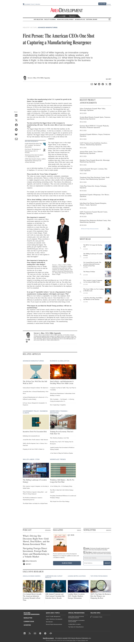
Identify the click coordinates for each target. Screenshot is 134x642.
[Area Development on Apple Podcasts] (40, 633)
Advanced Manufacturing (47, 27)
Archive (108, 530)
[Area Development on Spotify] (45, 633)
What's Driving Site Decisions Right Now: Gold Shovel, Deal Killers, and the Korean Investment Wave (36, 540)
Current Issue (29, 621)
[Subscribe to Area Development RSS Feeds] (30, 633)
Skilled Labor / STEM (31, 459)
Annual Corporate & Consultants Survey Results (76, 621)
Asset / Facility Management (53, 616)
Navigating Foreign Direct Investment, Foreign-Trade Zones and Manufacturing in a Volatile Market (36, 552)
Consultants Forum (29, 4)
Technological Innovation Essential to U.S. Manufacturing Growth (34, 155)
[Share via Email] (17, 139)
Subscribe (102, 3)
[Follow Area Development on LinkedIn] (25, 633)
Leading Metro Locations (74, 624)
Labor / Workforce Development (54, 619)
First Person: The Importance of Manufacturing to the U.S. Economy (33, 150)
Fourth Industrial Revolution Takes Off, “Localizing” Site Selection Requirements (33, 145)
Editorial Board (91, 19)
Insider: (96, 549)
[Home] (35, 633)
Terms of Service (81, 640)
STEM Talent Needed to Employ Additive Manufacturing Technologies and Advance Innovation (35, 160)
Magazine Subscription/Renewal (32, 613)
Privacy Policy (73, 640)
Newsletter (28, 618)
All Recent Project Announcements (90, 228)
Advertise (37, 4)
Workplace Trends (58, 459)
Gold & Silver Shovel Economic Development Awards (76, 617)
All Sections (109, 19)
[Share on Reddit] (17, 130)
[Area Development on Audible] (50, 633)
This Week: (97, 553)
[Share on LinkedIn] (17, 115)
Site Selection (49, 621)
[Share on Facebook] (17, 125)
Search (73, 16)
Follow (61, 16)
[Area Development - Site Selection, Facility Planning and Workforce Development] (67, 10)
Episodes (48, 530)
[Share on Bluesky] (17, 134)
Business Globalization (59, 361)
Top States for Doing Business (76, 627)
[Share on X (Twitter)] (17, 120)
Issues (79, 530)
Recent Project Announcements (54, 624)
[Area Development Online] (48, 638)
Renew (109, 4)
